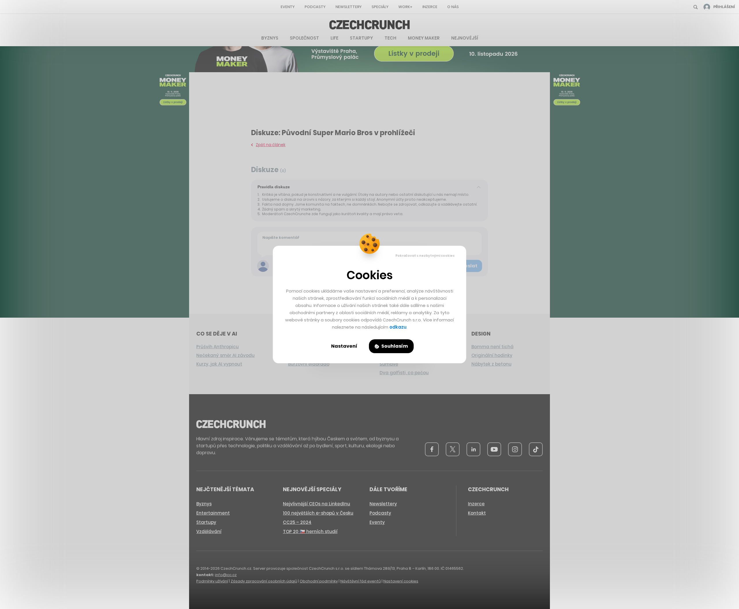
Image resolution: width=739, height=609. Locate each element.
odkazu (397, 327)
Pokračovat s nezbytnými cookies (425, 255)
